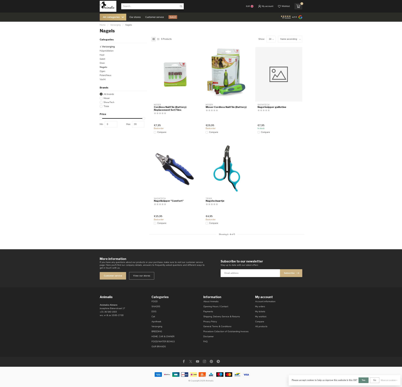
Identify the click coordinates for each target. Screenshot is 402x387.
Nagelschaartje (215, 200)
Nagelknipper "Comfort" (169, 200)
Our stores (135, 17)
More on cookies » (389, 380)
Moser (107, 98)
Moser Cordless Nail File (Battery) (226, 107)
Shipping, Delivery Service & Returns (221, 316)
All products (261, 326)
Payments (208, 311)
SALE (173, 17)
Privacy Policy (210, 321)
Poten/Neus (105, 75)
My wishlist (260, 316)
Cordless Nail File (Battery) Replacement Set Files (170, 108)
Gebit (102, 58)
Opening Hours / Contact (215, 306)
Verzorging (115, 25)
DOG (154, 311)
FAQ (205, 341)
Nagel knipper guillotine (272, 107)
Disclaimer (208, 336)
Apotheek (156, 321)
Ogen (102, 71)
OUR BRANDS (159, 346)
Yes (363, 380)
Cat (153, 316)
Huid (102, 54)
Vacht (103, 79)
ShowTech (109, 102)
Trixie (106, 106)
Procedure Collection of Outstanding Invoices (226, 331)
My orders (260, 306)
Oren (102, 63)
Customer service (154, 17)
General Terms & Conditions (217, 326)
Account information (265, 301)
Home (103, 25)
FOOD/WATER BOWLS (163, 341)
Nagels (128, 25)
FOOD (155, 301)
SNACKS (156, 306)
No (374, 380)
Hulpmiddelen (107, 50)
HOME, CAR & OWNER (163, 336)
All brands (109, 94)
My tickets (260, 311)
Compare (161, 132)
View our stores (141, 275)
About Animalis (211, 301)
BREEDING (157, 331)
